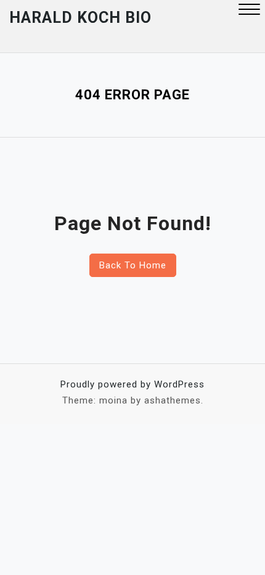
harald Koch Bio (80, 18)
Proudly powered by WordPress (132, 384)
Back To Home (132, 265)
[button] (249, 11)
